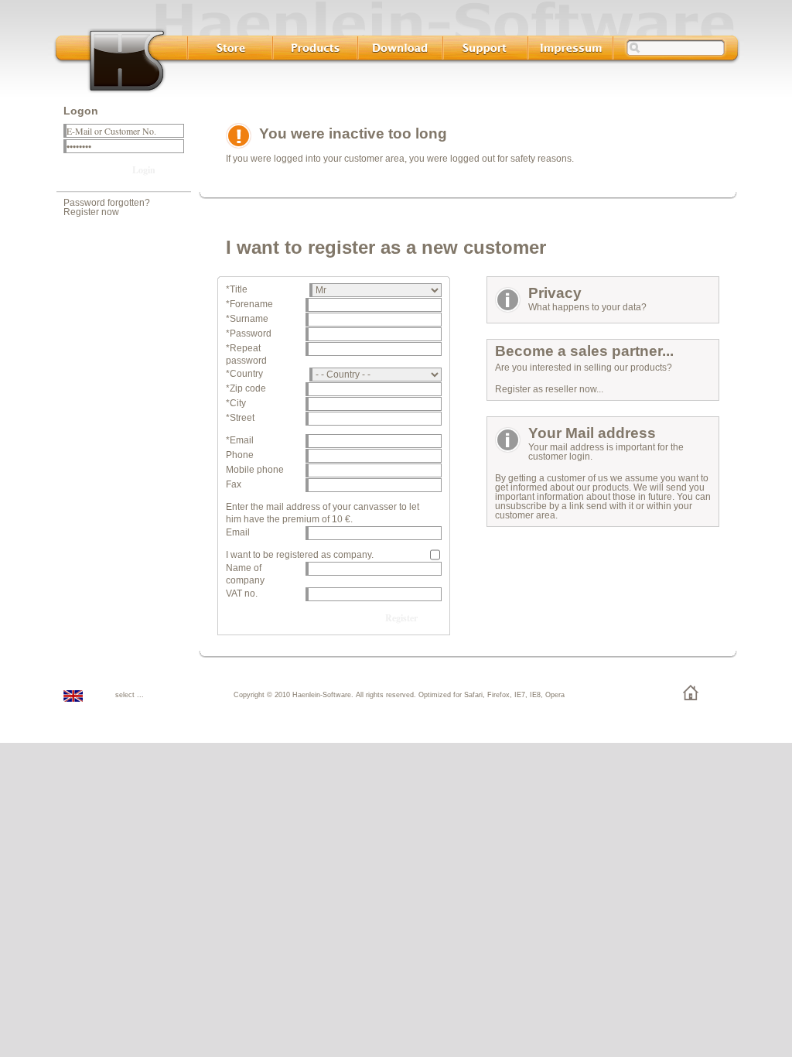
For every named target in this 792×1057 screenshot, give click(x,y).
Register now (91, 212)
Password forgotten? (106, 202)
